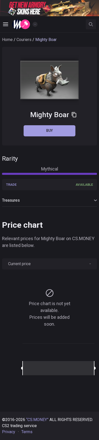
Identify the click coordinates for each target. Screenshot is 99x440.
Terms (26, 431)
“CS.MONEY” (37, 419)
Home (7, 39)
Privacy (8, 431)
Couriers (23, 39)
